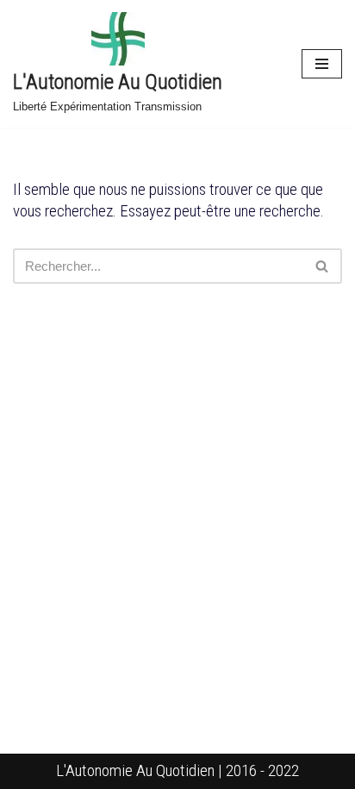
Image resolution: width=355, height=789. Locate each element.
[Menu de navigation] (322, 63)
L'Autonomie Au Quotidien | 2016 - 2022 (177, 770)
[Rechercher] (322, 266)
